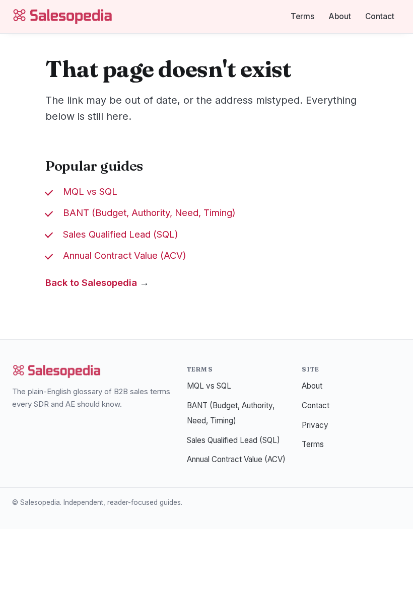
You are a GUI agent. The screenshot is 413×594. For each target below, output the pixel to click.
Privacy (315, 425)
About (339, 16)
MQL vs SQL (90, 191)
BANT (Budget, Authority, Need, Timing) (149, 212)
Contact (379, 16)
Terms (302, 16)
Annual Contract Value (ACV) (124, 255)
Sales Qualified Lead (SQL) (120, 234)
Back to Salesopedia (91, 282)
